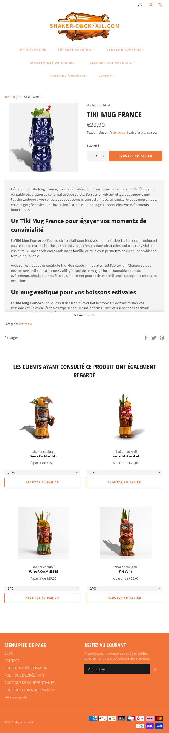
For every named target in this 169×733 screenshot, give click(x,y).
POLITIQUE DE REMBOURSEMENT (30, 690)
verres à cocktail (124, 49)
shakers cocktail (75, 49)
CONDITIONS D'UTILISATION (25, 667)
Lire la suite (86, 315)
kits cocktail (33, 49)
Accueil (10, 97)
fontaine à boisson (68, 76)
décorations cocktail (111, 62)
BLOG (8, 653)
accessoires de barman (53, 62)
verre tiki (26, 324)
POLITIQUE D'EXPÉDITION (24, 675)
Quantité (93, 145)
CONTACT (11, 660)
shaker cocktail (25, 722)
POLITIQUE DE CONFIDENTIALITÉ (29, 682)
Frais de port (118, 132)
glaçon (105, 76)
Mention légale (15, 697)
